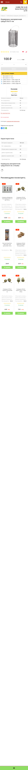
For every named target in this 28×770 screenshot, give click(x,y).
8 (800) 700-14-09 (21, 7)
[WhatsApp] (6, 128)
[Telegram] (4, 128)
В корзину (7, 221)
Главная (3, 15)
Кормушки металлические (13, 121)
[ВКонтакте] (2, 128)
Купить (14, 69)
